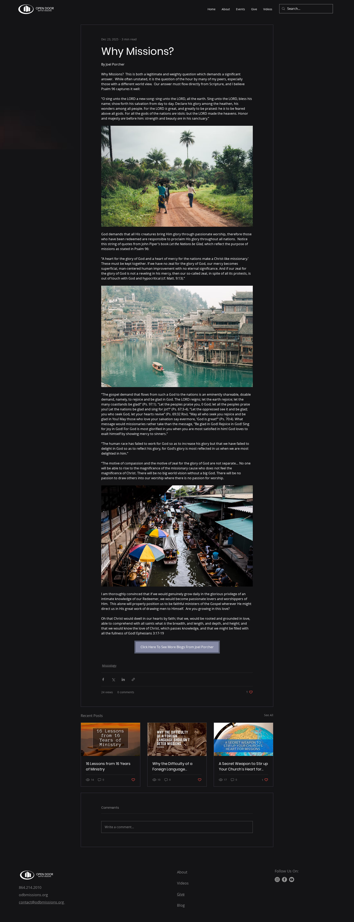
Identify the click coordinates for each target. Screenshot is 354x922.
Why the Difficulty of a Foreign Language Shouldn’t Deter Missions (174, 766)
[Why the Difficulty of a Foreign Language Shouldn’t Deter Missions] (177, 739)
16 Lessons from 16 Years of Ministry (108, 766)
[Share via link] (133, 679)
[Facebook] (284, 879)
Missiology (109, 665)
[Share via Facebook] (103, 679)
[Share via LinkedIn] (123, 679)
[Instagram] (277, 879)
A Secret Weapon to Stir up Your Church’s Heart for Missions (243, 766)
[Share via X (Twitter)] (113, 679)
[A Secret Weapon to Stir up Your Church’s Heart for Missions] (243, 739)
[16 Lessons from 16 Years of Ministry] (110, 739)
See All (268, 715)
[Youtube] (291, 879)
